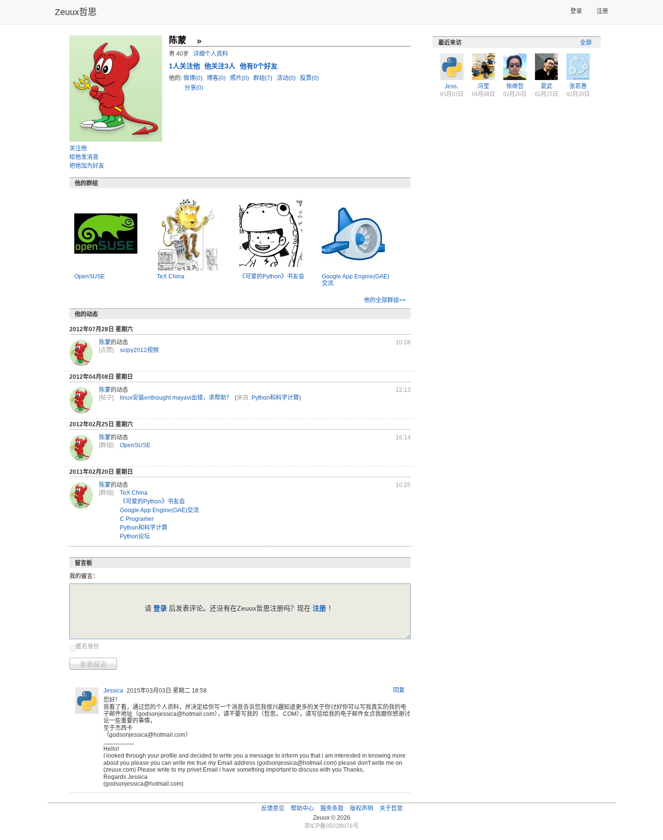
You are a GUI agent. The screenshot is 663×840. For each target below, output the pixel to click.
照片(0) (240, 78)
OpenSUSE (89, 276)
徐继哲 (515, 86)
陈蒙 (105, 342)
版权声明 (361, 808)
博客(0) (217, 78)
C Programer (137, 519)
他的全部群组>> (385, 300)
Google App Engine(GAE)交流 (159, 510)
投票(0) (309, 78)
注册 (602, 11)
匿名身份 (87, 646)
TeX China (170, 276)
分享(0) (193, 87)
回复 (399, 690)
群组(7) (263, 78)
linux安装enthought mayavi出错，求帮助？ (176, 397)
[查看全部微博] (199, 41)
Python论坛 (135, 536)
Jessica (113, 690)
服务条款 (332, 808)
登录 (576, 11)
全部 (586, 42)
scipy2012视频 (139, 350)
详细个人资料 (210, 53)
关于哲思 (391, 808)
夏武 (546, 86)
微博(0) (193, 78)
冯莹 (483, 86)
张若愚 (578, 86)
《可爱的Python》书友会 (271, 276)
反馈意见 (272, 808)
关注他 (78, 148)
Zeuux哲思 (76, 12)
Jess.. (452, 86)
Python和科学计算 (275, 397)
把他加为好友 (86, 165)
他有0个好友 (259, 66)
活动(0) (287, 78)
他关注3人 (220, 66)
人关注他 (185, 66)
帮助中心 (302, 808)
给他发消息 (84, 157)
